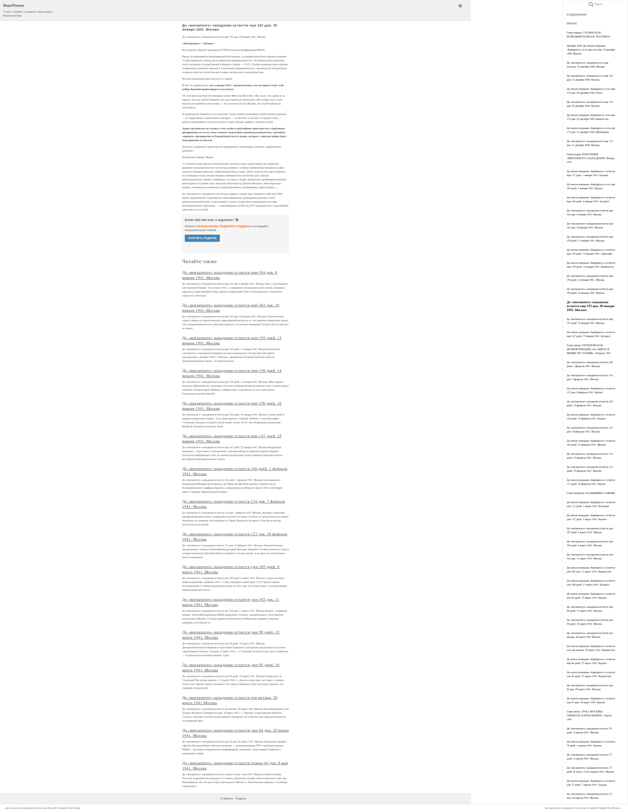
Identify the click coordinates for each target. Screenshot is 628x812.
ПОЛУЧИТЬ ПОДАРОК (202, 238)
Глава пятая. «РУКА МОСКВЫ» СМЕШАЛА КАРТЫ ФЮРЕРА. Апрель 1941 (589, 715)
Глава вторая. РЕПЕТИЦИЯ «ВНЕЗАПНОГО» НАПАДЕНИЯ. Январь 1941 (590, 158)
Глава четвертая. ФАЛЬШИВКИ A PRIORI (591, 493)
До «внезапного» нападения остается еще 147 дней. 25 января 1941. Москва (582, 808)
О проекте (227, 798)
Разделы (241, 798)
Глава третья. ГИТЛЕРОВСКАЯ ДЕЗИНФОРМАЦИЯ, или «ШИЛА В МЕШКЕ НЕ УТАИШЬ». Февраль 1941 (589, 349)
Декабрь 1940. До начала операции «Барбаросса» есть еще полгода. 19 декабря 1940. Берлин (591, 49)
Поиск (594, 4)
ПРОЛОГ (572, 23)
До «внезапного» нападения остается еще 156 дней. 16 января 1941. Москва (43, 808)
